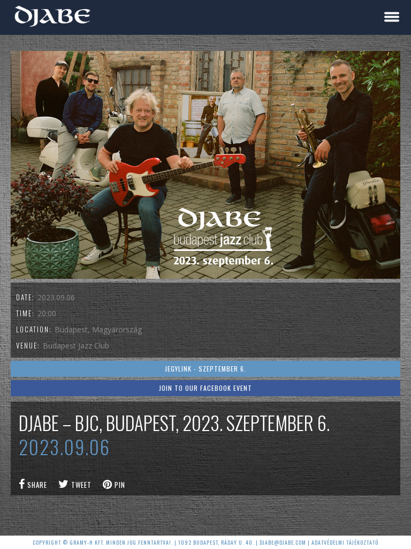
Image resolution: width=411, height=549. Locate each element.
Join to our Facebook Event (205, 387)
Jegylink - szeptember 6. (205, 368)
